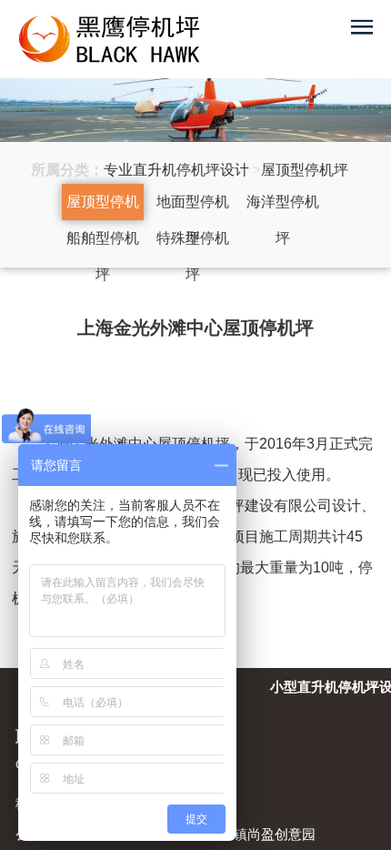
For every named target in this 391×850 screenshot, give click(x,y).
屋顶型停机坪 (102, 207)
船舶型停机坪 (102, 243)
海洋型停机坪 (282, 207)
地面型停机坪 (192, 207)
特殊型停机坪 (192, 243)
